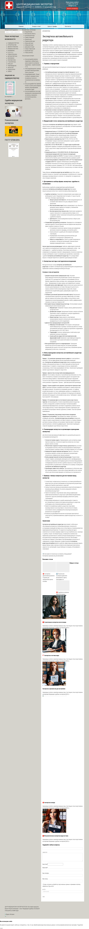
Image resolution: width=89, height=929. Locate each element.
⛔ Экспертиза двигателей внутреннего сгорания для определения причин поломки (49, 577)
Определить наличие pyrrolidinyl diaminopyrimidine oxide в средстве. (33, 70)
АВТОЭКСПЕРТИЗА (46, 31)
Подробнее (80, 925)
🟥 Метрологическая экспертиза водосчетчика (55, 836)
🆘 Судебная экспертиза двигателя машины (62, 593)
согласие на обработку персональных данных (58, 884)
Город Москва (28, 32)
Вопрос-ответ (36, 26)
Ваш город (45, 879)
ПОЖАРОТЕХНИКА (12, 54)
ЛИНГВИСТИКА (12, 60)
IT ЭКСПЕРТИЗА (12, 62)
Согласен (1, 928)
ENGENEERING (11, 50)
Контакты (68, 26)
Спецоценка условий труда (11, 910)
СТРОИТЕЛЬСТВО (12, 45)
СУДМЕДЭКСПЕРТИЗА (13, 43)
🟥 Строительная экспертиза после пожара (54, 622)
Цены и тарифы (52, 26)
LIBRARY (10, 71)
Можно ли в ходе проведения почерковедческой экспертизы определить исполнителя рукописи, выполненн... (33, 95)
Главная (21, 26)
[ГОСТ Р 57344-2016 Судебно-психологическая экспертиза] (13, 156)
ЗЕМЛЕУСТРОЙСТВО (13, 47)
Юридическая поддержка (11, 30)
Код (46, 852)
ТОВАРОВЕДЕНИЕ (12, 65)
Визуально (44, 852)
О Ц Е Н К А (10, 52)
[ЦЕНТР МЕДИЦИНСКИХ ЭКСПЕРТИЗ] (9, 9)
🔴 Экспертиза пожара (48, 802)
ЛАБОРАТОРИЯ (11, 69)
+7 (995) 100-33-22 (72, 4)
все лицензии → (9, 96)
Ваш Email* (45, 864)
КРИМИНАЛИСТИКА (13, 48)
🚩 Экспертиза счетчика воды (50, 655)
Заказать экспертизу (72, 8)
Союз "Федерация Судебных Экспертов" (29, 908)
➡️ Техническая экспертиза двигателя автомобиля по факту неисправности (61, 576)
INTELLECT (10, 64)
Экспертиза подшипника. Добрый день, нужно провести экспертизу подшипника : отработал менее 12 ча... (32, 62)
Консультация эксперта (28, 55)
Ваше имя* (45, 867)
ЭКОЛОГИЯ (10, 67)
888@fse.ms (72, 6)
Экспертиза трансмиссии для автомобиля (52, 556)
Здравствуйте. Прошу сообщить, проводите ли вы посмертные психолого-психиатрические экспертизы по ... (32, 78)
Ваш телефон (45, 873)
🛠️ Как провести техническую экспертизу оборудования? (57, 554)
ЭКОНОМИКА (11, 58)
